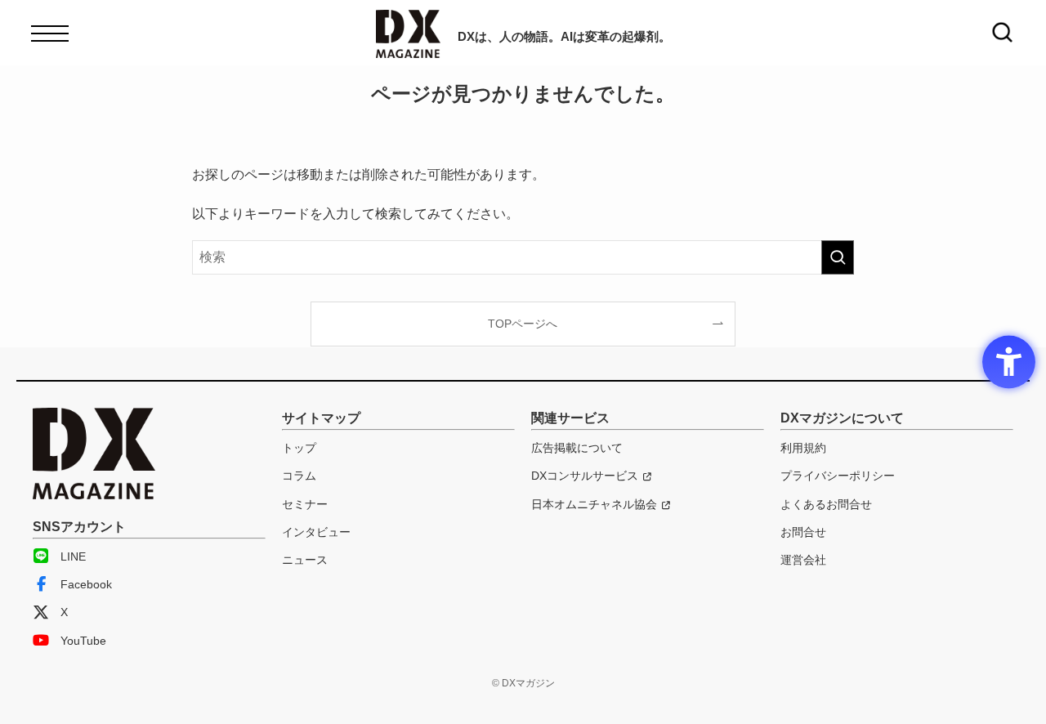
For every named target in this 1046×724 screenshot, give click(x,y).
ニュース (305, 559)
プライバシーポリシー (837, 475)
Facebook (86, 584)
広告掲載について (577, 447)
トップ (299, 447)
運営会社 (803, 559)
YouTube (83, 640)
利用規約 (803, 447)
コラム (299, 475)
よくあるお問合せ (826, 504)
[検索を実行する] (837, 257)
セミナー (305, 504)
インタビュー (316, 532)
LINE (73, 556)
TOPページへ (522, 323)
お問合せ (803, 532)
